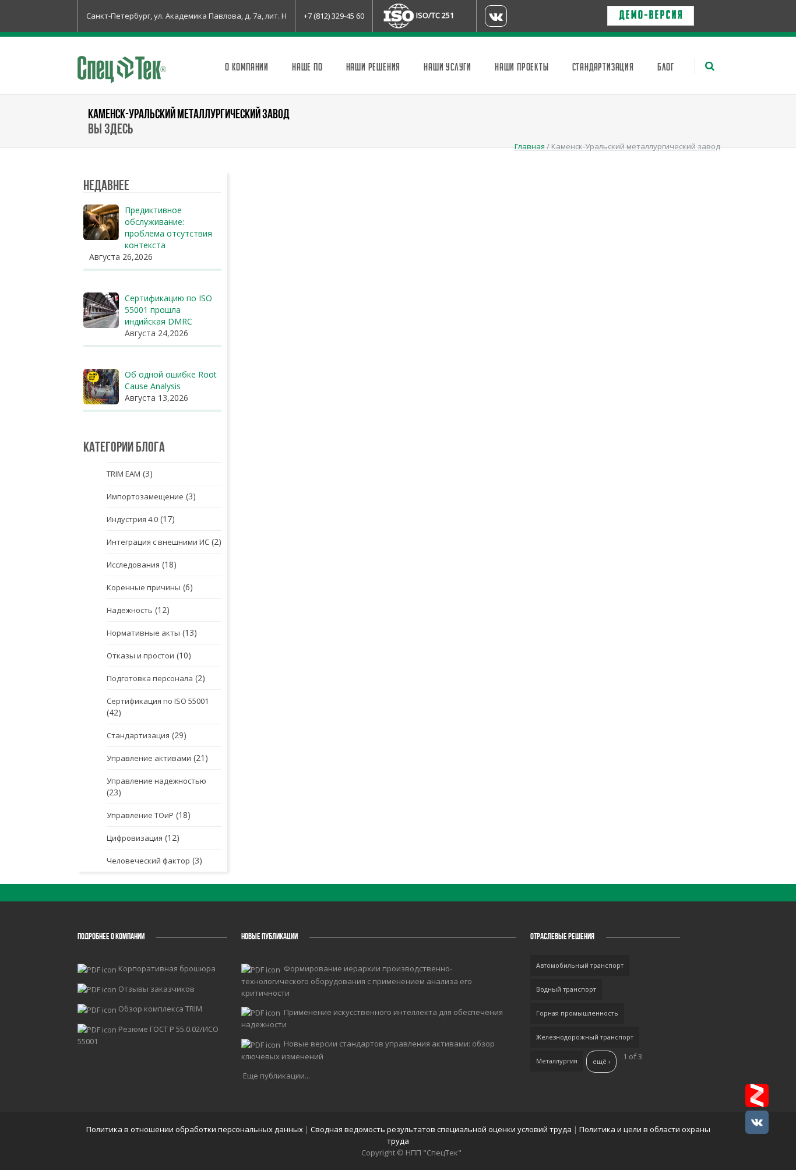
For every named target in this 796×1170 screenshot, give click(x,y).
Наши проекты (522, 67)
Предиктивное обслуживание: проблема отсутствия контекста (168, 228)
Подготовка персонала (150, 678)
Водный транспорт (566, 989)
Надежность (130, 610)
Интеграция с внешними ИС (158, 542)
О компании (247, 67)
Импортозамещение (145, 496)
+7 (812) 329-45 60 (334, 15)
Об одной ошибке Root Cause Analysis (171, 380)
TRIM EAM (123, 473)
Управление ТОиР (140, 815)
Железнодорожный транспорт (584, 1036)
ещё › (601, 1061)
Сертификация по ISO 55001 (158, 701)
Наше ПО (307, 67)
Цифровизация (135, 838)
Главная (530, 146)
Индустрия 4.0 (132, 519)
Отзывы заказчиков (156, 989)
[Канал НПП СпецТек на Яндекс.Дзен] (757, 1095)
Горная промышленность (577, 1013)
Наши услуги (447, 67)
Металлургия (556, 1060)
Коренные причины (144, 587)
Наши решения (373, 67)
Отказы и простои (140, 655)
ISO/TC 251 (435, 15)
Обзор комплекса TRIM (160, 1008)
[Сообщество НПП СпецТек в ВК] (757, 1122)
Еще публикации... (276, 1075)
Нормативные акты (143, 633)
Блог (665, 67)
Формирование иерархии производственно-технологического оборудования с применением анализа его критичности (356, 980)
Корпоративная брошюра (167, 968)
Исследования (133, 564)
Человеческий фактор (148, 860)
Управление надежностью (156, 781)
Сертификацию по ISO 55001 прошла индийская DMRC (168, 309)
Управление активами (149, 758)
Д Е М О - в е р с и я (650, 15)
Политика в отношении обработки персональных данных (195, 1129)
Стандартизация (603, 67)
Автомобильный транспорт (580, 965)
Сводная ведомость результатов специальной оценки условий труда (441, 1129)
